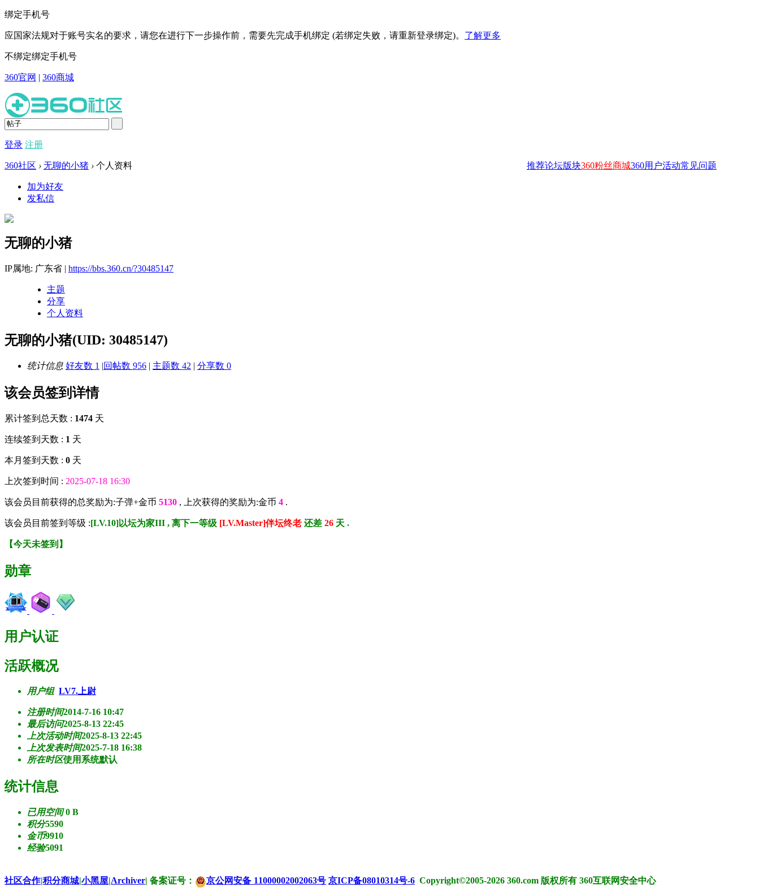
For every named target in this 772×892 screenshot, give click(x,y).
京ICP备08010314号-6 (371, 880)
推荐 (536, 165)
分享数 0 (214, 365)
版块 (572, 165)
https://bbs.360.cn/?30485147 (121, 268)
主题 (56, 289)
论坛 (554, 165)
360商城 (58, 77)
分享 (56, 301)
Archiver (128, 880)
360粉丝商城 (606, 165)
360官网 (20, 77)
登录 (14, 144)
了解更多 (483, 35)
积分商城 (61, 880)
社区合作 (23, 880)
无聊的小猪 (66, 165)
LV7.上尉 (77, 691)
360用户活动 (655, 165)
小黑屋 (95, 880)
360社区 (20, 165)
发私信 (40, 198)
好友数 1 (82, 365)
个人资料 (65, 313)
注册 (34, 144)
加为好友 (45, 186)
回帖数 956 (124, 365)
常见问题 (698, 165)
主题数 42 (172, 365)
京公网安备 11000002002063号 (266, 880)
